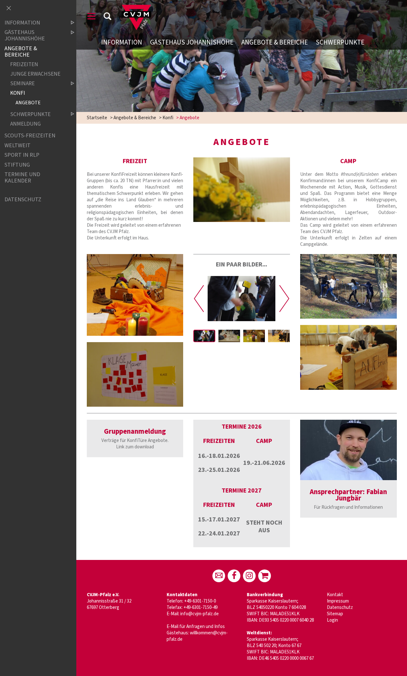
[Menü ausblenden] (8, 8)
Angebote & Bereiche (274, 42)
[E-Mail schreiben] (218, 575)
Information (121, 42)
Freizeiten (24, 64)
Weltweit (17, 145)
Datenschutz (340, 607)
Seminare (22, 83)
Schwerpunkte (340, 42)
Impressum (338, 601)
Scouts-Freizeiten (29, 135)
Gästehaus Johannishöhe (191, 42)
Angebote (28, 102)
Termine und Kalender (22, 178)
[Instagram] (249, 575)
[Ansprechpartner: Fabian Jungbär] (348, 450)
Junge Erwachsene (35, 74)
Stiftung (17, 165)
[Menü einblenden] (91, 17)
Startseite (97, 117)
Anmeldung (25, 124)
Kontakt (335, 594)
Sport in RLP (21, 155)
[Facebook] (234, 575)
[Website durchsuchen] (107, 17)
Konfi (167, 117)
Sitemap (335, 613)
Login (332, 620)
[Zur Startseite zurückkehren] (136, 7)
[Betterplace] (264, 575)
